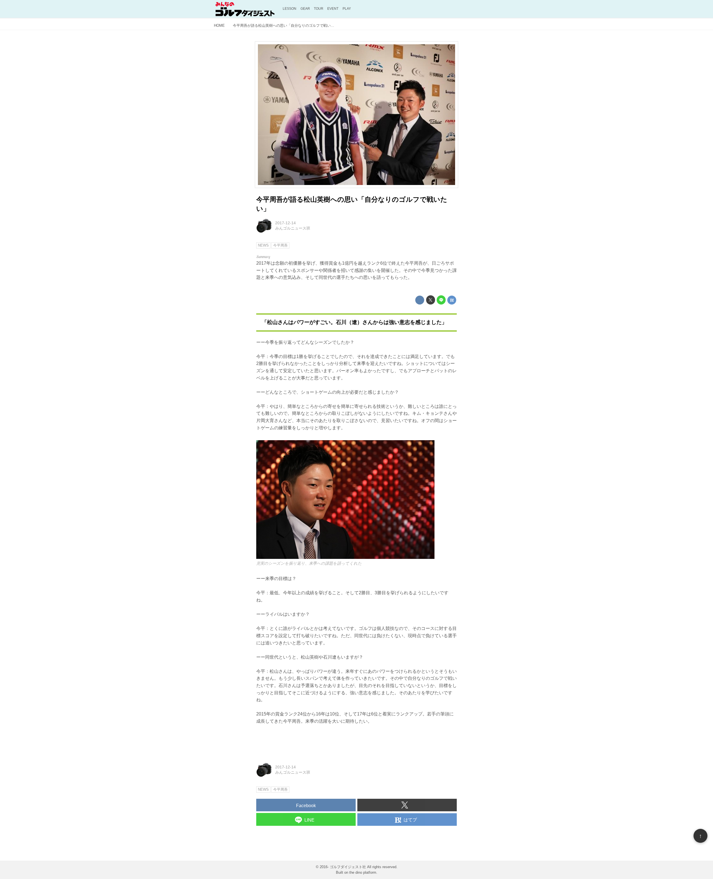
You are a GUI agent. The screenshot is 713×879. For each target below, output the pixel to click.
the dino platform (362, 872)
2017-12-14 (285, 223)
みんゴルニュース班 (292, 228)
